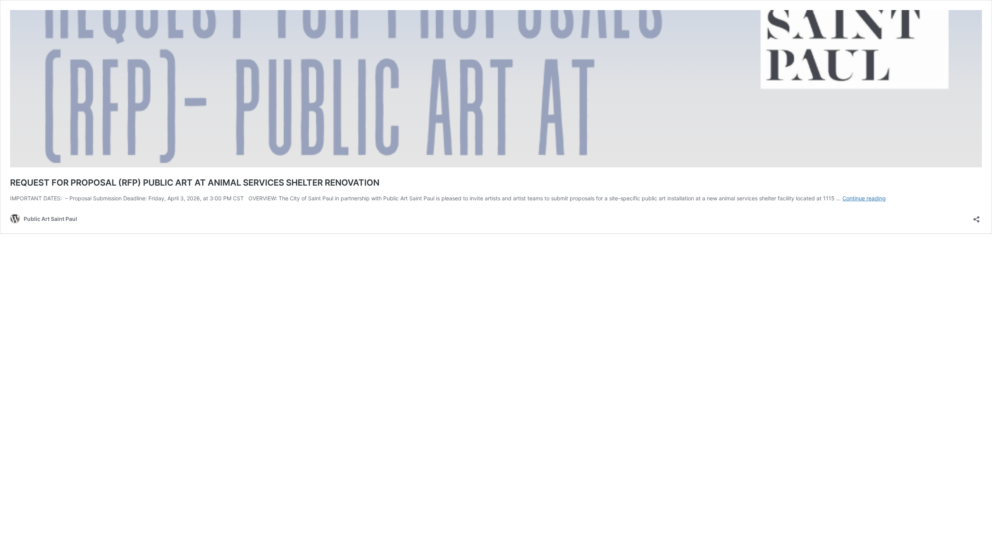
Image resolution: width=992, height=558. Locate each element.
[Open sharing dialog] (976, 217)
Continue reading (864, 198)
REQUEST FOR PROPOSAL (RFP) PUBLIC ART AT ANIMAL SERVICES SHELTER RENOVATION (194, 182)
